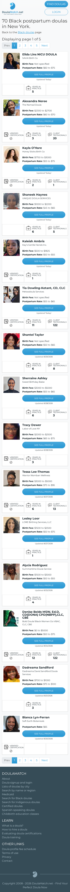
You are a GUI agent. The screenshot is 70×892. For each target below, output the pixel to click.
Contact (7, 860)
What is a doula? (12, 825)
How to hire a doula (14, 829)
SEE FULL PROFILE (43, 74)
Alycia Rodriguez (35, 565)
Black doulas (26, 32)
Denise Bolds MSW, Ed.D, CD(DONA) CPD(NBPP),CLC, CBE (43, 614)
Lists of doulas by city (15, 786)
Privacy (6, 856)
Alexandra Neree (34, 101)
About (6, 778)
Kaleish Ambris (33, 241)
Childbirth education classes (20, 813)
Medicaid (8, 794)
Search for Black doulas (17, 798)
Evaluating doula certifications (22, 833)
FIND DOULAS (56, 4)
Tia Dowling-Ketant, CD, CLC (43, 288)
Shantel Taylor (33, 334)
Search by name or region (18, 790)
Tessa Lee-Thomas (35, 471)
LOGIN (56, 12)
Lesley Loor (31, 518)
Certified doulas (12, 806)
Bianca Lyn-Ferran (35, 717)
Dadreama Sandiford (38, 667)
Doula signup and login (17, 782)
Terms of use (10, 853)
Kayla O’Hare (32, 148)
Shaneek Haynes (34, 194)
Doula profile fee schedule (19, 849)
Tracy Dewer (31, 425)
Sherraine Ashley (34, 378)
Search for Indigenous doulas (21, 802)
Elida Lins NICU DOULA (39, 54)
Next (45, 45)
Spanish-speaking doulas (18, 810)
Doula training (11, 837)
